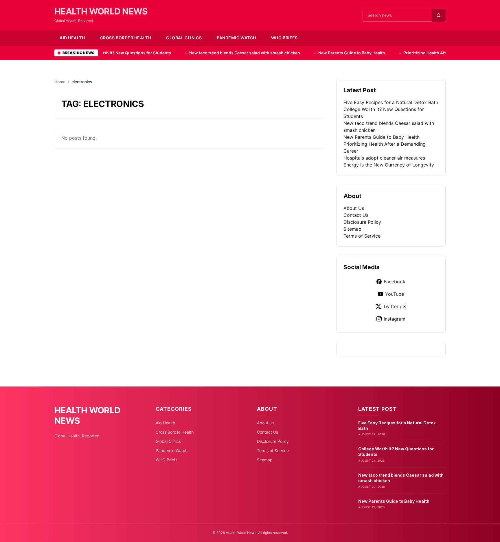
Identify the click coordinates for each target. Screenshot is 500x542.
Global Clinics (184, 37)
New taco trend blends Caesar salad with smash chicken (216, 52)
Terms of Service (361, 236)
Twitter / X (394, 306)
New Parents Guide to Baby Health (323, 52)
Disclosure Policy (362, 222)
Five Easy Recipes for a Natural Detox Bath (390, 102)
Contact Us (355, 215)
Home (59, 81)
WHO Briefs (284, 37)
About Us (353, 208)
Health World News (101, 11)
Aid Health (72, 37)
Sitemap (352, 229)
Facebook (394, 281)
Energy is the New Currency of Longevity (388, 165)
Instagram (394, 319)
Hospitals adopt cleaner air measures (384, 158)
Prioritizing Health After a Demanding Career (419, 52)
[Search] (439, 15)
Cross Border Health (125, 37)
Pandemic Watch (236, 37)
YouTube (394, 294)
